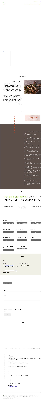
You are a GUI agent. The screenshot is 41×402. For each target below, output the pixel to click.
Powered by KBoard (6, 272)
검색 (15, 270)
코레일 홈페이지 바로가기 (12, 386)
